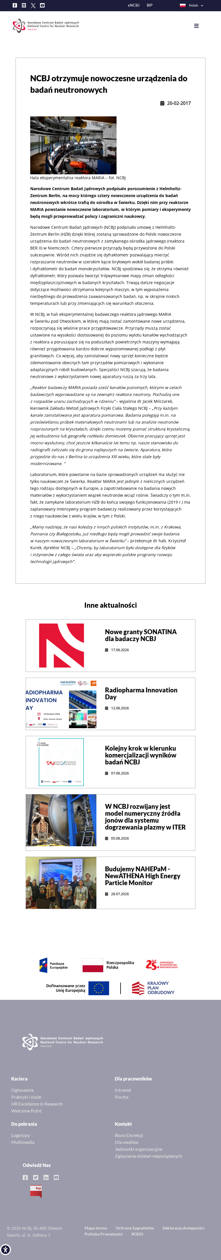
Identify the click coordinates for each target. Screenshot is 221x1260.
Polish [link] (193, 5)
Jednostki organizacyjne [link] (138, 1149)
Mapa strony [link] (96, 1227)
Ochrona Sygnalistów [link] (135, 1227)
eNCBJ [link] (134, 5)
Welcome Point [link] (26, 1110)
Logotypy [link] (20, 1135)
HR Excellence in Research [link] (37, 1103)
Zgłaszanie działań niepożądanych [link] (148, 1156)
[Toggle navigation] (201, 26)
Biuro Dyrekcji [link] (129, 1135)
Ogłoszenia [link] (22, 1090)
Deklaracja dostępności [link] (183, 1227)
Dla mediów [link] (126, 1142)
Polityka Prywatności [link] (104, 1233)
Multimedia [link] (22, 1142)
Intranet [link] (123, 1090)
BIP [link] (150, 5)
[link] (5, 1249)
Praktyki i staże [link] (26, 1097)
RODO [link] (137, 1233)
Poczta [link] (121, 1097)
